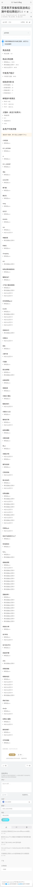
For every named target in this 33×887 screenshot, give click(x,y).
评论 (3, 780)
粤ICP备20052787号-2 (19, 882)
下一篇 (28, 765)
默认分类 (20, 17)
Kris (4, 15)
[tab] (6, 827)
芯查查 (4, 869)
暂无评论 (5, 17)
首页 (5, 22)
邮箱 (3, 806)
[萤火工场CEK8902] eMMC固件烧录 (11, 842)
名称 (3, 799)
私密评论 (25, 795)
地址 (2, 812)
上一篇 (5, 765)
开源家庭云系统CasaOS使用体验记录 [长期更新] (15, 853)
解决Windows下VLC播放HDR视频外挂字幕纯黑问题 (16, 837)
